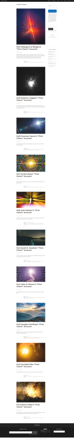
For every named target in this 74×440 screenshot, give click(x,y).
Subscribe (34, 432)
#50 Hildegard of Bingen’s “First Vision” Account (28, 48)
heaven (35, 297)
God (33, 297)
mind (36, 112)
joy (31, 376)
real (29, 298)
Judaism (28, 224)
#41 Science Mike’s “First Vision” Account (28, 406)
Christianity (27, 62)
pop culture (32, 222)
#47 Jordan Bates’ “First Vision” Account (27, 175)
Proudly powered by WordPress (31, 438)
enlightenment (27, 149)
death (38, 223)
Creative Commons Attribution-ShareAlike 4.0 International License (45, 432)
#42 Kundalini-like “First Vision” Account (27, 365)
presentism (25, 338)
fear (29, 297)
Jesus (30, 222)
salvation (43, 376)
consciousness (27, 112)
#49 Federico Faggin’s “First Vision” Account (29, 99)
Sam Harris (28, 338)
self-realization (32, 338)
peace (43, 112)
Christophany (35, 223)
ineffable (37, 297)
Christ (28, 223)
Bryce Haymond (19, 51)
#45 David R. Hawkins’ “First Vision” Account (29, 249)
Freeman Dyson (34, 149)
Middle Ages (35, 62)
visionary (40, 62)
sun (33, 298)
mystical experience (40, 112)
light (33, 62)
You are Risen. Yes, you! (52, 61)
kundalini (33, 376)
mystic (38, 62)
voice (42, 62)
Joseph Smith (34, 337)
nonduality (41, 337)
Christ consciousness (31, 223)
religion (42, 224)
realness (32, 298)
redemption (39, 376)
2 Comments (18, 330)
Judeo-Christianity (31, 224)
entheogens (40, 223)
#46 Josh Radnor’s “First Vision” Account (28, 211)
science (29, 418)
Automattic (46, 438)
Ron (48, 61)
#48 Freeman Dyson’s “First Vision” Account (29, 137)
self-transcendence (37, 338)
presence (25, 298)
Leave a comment (19, 52)
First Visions (27, 61)
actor (26, 223)
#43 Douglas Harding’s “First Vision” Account (30, 325)
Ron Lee (49, 65)
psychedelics (39, 224)
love (35, 112)
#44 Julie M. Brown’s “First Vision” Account (29, 285)
